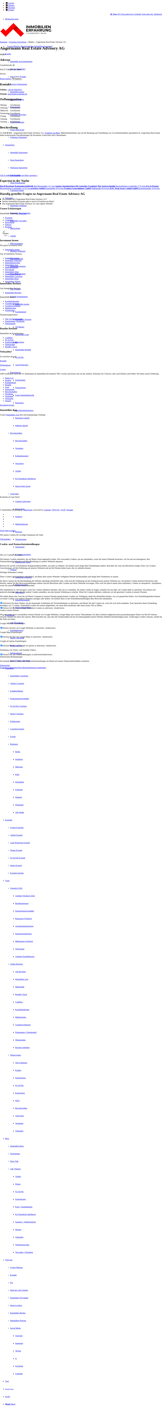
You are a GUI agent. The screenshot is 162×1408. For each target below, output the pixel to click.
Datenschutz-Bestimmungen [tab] (11, 657)
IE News (106, 14)
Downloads (9, 222)
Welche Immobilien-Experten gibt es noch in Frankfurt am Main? (28, 201)
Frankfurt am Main (52, 133)
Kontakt (3, 361)
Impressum (28, 510)
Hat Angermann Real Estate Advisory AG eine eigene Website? (27, 204)
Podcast (8, 225)
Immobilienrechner (12, 263)
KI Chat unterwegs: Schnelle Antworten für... (129, 14)
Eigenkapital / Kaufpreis (14, 321)
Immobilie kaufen (12, 258)
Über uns (22, 213)
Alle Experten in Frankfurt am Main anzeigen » (19, 175)
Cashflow (9, 338)
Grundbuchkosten (12, 304)
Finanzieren (9, 389)
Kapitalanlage (10, 383)
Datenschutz (5, 665)
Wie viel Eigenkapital (13, 319)
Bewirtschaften (11, 392)
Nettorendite (10, 344)
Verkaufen (9, 398)
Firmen (11, 10)
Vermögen (9, 396)
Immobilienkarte (11, 267)
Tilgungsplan (10, 323)
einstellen (7, 539)
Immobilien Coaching (13, 276)
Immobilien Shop (12, 272)
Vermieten (9, 394)
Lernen (11, 3)
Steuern (11, 5)
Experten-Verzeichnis (17, 42)
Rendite (8, 385)
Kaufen (8, 380)
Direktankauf (5, 365)
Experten (8, 218)
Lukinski (47, 510)
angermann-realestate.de (17, 94)
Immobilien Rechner (13, 293)
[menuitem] (83, 3)
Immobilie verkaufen (13, 260)
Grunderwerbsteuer (13, 306)
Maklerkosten (10, 308)
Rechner (11, 8)
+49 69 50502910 (14, 90)
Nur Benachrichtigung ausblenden (32, 668)
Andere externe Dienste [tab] (9, 610)
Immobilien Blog (12, 279)
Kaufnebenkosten (12, 301)
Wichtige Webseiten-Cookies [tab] (11, 572)
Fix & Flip (9, 340)
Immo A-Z (9, 378)
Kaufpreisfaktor (11, 342)
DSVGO (55, 510)
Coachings (9, 220)
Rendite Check (11, 347)
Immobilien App (11, 265)
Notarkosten (10, 310)
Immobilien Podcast (13, 274)
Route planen (5, 79)
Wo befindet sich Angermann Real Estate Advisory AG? (24, 199)
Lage (7, 387)
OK (1, 539)
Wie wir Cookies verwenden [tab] (11, 555)
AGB (63, 510)
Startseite (3, 42)
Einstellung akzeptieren (9, 668)
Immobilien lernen (12, 250)
